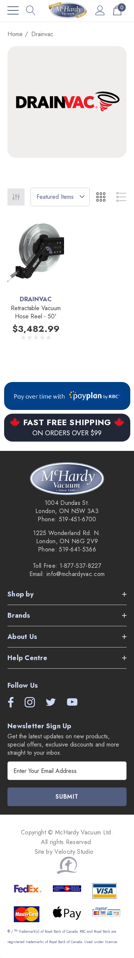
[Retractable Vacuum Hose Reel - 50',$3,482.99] (35, 253)
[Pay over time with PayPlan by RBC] (67, 396)
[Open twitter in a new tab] (50, 702)
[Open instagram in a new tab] (29, 702)
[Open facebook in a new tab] (9, 702)
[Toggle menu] (13, 10)
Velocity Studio (74, 851)
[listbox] (60, 197)
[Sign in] (100, 10)
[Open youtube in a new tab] (72, 702)
